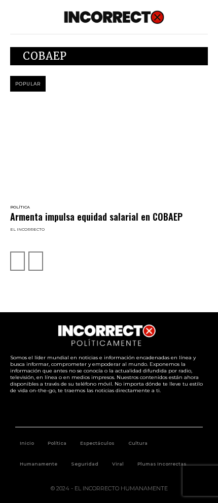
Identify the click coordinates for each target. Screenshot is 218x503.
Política (20, 207)
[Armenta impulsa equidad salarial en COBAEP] (109, 149)
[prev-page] (17, 261)
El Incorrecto (27, 229)
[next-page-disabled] (35, 261)
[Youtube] (121, 410)
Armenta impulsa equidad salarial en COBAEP (96, 216)
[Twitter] (98, 410)
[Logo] (114, 17)
